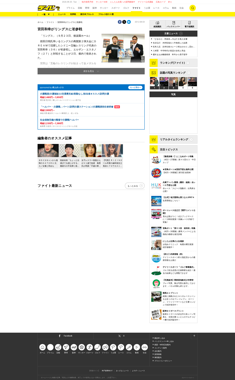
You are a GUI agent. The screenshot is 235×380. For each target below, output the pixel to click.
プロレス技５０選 (106, 14)
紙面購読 (157, 26)
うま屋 (147, 8)
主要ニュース (171, 33)
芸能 (80, 8)
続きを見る (89, 71)
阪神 (95, 8)
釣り (170, 2)
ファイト (136, 8)
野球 (87, 8)
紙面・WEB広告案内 (162, 345)
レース (156, 8)
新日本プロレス (87, 14)
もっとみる (133, 186)
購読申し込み (159, 338)
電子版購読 (189, 26)
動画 (174, 8)
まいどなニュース (122, 371)
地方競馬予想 (87, 2)
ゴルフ (126, 8)
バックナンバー (173, 26)
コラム (166, 8)
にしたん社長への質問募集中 (122, 2)
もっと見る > (135, 87)
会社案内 (157, 351)
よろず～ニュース (138, 371)
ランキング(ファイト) (172, 62)
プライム (70, 8)
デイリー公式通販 (145, 2)
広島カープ (160, 2)
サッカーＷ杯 (101, 2)
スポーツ (115, 8)
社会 (182, 8)
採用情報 (157, 354)
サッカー (104, 8)
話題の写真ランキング (173, 72)
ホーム (40, 22)
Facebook (68, 336)
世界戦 (73, 14)
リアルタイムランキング (174, 139)
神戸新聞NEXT (107, 371)
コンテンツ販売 (160, 348)
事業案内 (157, 357)
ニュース (62, 14)
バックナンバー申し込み (164, 341)
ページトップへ (194, 336)
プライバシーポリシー (163, 361)
